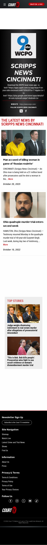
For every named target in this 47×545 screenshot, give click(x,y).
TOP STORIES (15, 301)
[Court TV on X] (23, 501)
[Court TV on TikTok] (36, 501)
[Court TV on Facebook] (10, 501)
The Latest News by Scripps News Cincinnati (22, 122)
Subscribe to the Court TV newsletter (16, 422)
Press (4, 466)
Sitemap (5, 434)
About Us (5, 462)
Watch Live (36, 4)
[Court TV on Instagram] (17, 501)
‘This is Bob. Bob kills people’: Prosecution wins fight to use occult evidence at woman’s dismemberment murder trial (21, 361)
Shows (4, 446)
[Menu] (4, 4)
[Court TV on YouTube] (30, 501)
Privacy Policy (7, 481)
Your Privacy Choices (10, 489)
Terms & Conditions (10, 477)
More (10, 179)
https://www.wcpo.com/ (28, 104)
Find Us (5, 450)
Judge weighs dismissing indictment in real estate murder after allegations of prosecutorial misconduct (22, 329)
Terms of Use (7, 485)
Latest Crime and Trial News (13, 442)
